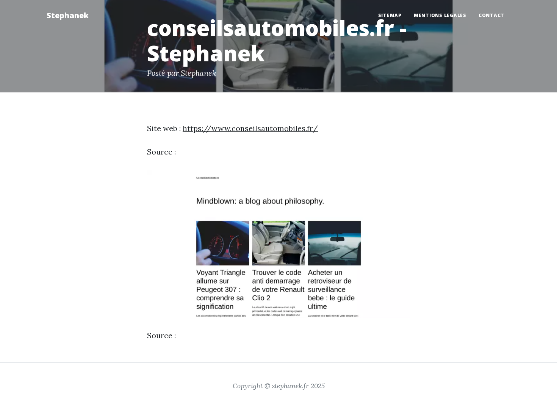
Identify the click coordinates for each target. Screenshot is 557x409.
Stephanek (68, 15)
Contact (491, 15)
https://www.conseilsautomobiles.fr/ (250, 128)
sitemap (390, 15)
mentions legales (440, 15)
